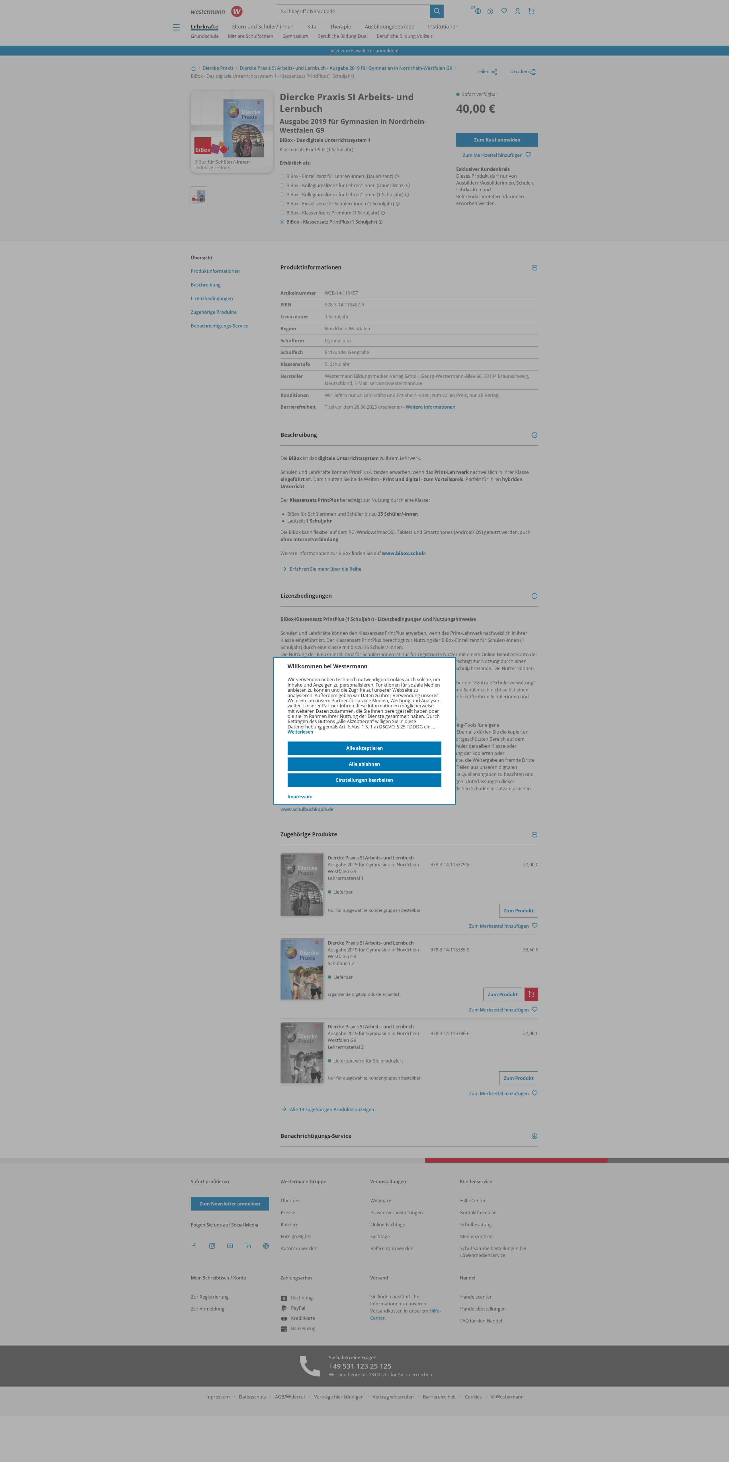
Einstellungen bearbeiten (364, 780)
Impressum (300, 796)
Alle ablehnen (364, 764)
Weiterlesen (300, 732)
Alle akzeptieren (364, 748)
